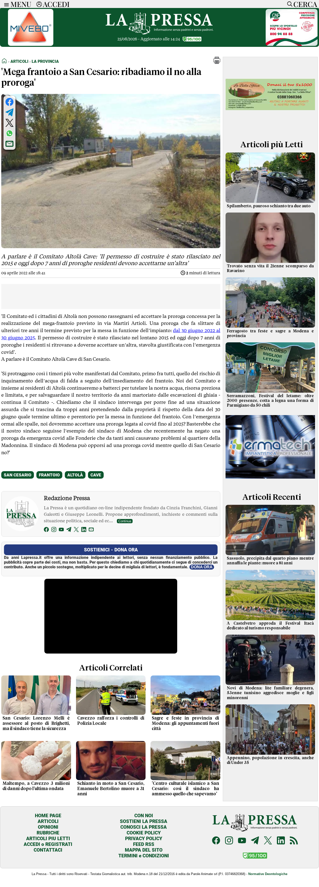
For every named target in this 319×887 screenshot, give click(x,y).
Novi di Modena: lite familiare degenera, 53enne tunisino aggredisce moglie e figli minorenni (270, 693)
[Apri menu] (5, 4)
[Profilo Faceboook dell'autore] (46, 530)
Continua (124, 521)
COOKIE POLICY (144, 833)
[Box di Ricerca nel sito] (288, 4)
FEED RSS (143, 844)
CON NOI (143, 815)
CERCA (305, 4)
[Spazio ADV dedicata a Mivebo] (30, 44)
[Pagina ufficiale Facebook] (216, 841)
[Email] (91, 530)
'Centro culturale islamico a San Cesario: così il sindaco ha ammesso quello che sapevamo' (185, 788)
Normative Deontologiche (267, 874)
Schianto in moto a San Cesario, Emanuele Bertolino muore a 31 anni (111, 788)
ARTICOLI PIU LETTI (48, 838)
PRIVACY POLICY (143, 838)
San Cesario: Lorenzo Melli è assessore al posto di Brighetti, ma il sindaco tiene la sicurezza (36, 723)
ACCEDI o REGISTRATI (48, 844)
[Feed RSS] (294, 841)
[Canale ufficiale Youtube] (242, 841)
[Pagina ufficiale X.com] (268, 841)
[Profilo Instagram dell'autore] (53, 530)
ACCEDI (56, 4)
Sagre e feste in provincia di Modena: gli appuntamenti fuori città (185, 723)
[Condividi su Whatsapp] (9, 133)
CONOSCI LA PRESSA (143, 827)
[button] (216, 62)
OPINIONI (48, 827)
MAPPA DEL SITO (143, 850)
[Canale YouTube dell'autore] (61, 530)
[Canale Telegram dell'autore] (68, 530)
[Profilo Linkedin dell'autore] (83, 530)
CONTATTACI (48, 850)
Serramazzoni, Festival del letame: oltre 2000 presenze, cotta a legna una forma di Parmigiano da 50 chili (270, 400)
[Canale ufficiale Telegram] (255, 841)
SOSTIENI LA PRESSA (143, 821)
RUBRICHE (48, 833)
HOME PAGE (48, 815)
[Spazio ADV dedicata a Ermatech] (270, 480)
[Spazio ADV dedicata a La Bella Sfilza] (270, 128)
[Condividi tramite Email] (9, 144)
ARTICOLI (48, 821)
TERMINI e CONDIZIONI (143, 856)
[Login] (39, 4)
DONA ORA (202, 567)
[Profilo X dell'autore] (76, 530)
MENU (20, 4)
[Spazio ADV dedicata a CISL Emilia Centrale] (292, 44)
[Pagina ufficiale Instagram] (229, 841)
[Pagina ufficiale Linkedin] (281, 841)
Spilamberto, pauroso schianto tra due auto (269, 206)
